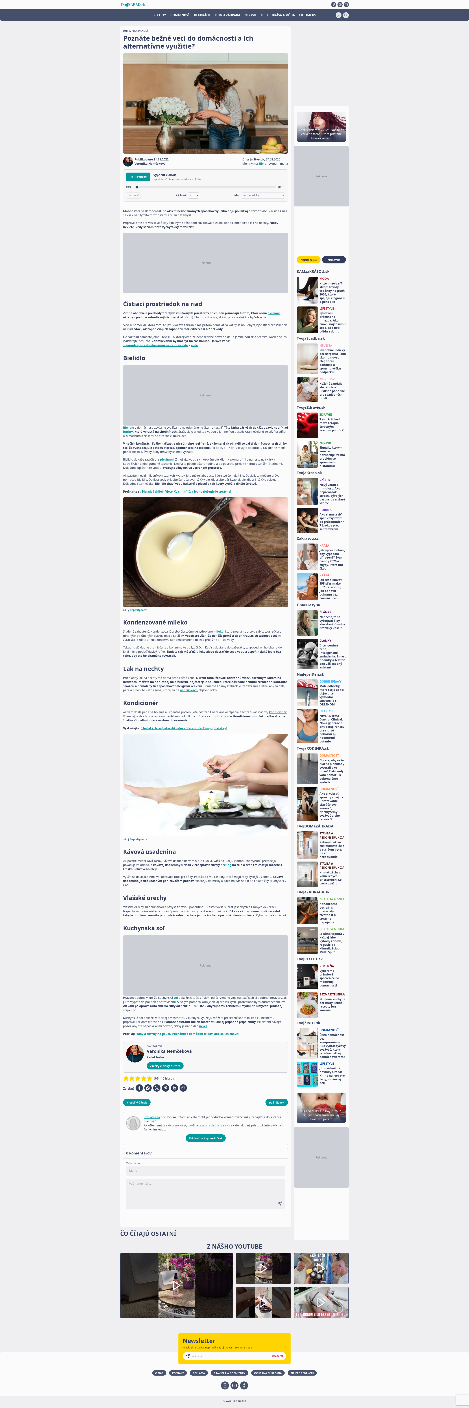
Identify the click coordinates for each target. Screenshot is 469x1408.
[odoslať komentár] (280, 1203)
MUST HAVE (328, 379)
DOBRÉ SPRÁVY (330, 681)
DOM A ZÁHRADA (227, 15)
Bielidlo (128, 428)
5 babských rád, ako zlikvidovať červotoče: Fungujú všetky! (184, 728)
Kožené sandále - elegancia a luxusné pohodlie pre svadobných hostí (332, 391)
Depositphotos (138, 610)
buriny (128, 432)
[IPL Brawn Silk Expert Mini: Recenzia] (321, 1302)
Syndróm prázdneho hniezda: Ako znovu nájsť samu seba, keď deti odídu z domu (333, 322)
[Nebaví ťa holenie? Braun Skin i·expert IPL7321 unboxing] (263, 1302)
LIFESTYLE (327, 308)
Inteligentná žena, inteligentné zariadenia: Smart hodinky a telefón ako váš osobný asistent (333, 656)
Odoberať (277, 1356)
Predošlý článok (137, 1102)
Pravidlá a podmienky (229, 1373)
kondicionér (278, 712)
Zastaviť (133, 195)
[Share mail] (183, 1088)
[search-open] (346, 15)
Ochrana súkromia (268, 1373)
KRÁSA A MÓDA (283, 15)
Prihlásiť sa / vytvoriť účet (205, 1138)
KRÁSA (324, 546)
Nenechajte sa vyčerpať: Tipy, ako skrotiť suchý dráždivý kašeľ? (332, 622)
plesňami (167, 459)
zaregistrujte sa (215, 1125)
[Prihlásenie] (338, 15)
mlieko (218, 631)
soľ (176, 998)
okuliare (274, 313)
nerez (203, 1026)
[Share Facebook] (139, 1088)
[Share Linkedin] (174, 1088)
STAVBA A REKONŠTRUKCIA (332, 835)
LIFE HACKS (307, 15)
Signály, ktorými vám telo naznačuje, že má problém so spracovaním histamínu (332, 457)
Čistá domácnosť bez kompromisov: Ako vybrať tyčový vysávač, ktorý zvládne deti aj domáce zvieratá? (333, 1046)
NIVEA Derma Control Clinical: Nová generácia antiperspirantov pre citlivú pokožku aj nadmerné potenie (332, 728)
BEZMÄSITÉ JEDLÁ (332, 994)
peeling (226, 865)
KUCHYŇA (327, 966)
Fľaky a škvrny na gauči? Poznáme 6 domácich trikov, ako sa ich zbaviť (187, 1034)
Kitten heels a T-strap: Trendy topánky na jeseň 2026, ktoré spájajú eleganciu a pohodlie (332, 293)
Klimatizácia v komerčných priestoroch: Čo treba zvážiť (331, 878)
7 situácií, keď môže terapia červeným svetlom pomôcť (331, 424)
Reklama (199, 1373)
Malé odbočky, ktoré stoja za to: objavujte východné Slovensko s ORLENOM (332, 695)
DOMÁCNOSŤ (180, 15)
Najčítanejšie (309, 260)
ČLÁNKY (325, 612)
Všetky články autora (165, 1066)
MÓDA (324, 279)
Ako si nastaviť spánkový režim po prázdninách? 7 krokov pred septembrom (332, 522)
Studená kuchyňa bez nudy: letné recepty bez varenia (332, 1004)
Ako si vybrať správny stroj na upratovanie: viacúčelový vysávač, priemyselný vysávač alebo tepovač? (331, 806)
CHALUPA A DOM (332, 899)
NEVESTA (326, 345)
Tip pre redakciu (302, 1373)
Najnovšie (334, 260)
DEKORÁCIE (202, 15)
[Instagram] (346, 4)
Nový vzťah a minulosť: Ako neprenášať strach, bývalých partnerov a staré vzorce (332, 494)
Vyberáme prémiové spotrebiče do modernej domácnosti (329, 978)
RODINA (326, 510)
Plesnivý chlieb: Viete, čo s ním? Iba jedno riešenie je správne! (186, 491)
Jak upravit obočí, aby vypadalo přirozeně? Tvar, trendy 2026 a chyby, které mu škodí (332, 559)
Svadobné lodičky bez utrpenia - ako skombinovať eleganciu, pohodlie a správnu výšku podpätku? (333, 361)
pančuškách (189, 690)
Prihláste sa (152, 1117)
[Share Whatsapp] (148, 1088)
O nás (159, 1373)
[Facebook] (333, 4)
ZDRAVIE (251, 15)
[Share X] (156, 1088)
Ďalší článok (276, 1102)
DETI (264, 15)
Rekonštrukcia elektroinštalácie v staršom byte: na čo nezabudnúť (332, 849)
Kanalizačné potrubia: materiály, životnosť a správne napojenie (328, 913)
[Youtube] (340, 4)
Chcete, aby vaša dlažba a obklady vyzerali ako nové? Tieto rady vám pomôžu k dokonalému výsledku (332, 771)
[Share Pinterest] (165, 1088)
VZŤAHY (325, 480)
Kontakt (178, 1373)
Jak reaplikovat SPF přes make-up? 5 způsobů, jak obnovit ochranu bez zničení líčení (331, 589)
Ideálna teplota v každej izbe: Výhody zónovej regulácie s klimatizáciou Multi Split (332, 943)
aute (194, 345)
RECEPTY (160, 15)
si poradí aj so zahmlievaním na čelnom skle (155, 345)
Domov (127, 30)
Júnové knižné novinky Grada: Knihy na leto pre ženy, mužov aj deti (332, 1075)
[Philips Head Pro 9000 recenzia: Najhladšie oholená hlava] (321, 1268)
